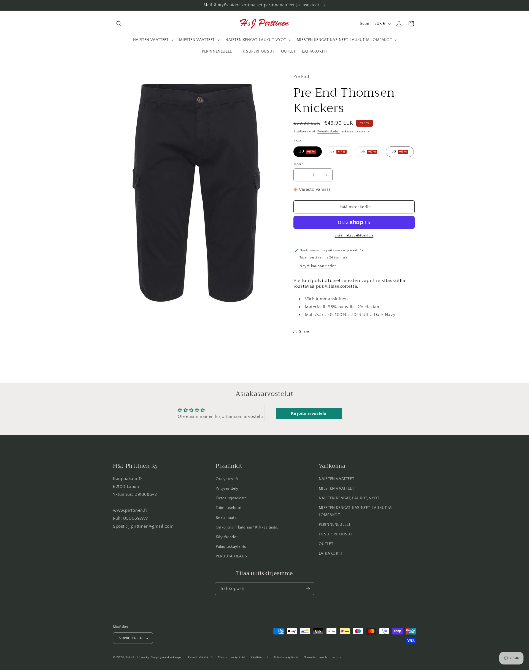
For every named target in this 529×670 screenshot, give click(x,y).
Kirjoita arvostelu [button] (308, 413)
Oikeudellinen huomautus (322, 657)
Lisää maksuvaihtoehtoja (354, 235)
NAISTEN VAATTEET (336, 479)
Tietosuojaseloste (231, 498)
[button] (119, 24)
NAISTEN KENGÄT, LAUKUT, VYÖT (349, 498)
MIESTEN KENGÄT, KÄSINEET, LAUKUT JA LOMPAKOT (355, 511)
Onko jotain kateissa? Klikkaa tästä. (247, 527)
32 (341, 153)
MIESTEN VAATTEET (336, 488)
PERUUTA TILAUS (231, 556)
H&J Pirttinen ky (138, 657)
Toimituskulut (328, 131)
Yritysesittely (227, 488)
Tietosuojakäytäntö (231, 657)
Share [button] (304, 331)
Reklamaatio (227, 518)
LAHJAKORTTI (331, 554)
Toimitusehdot (228, 508)
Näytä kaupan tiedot (317, 266)
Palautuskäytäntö (231, 547)
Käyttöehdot (227, 537)
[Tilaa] (308, 588)
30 (307, 151)
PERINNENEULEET (335, 524)
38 (399, 151)
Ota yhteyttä (227, 479)
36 (372, 153)
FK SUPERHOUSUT (335, 534)
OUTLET (326, 544)
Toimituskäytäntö (286, 657)
